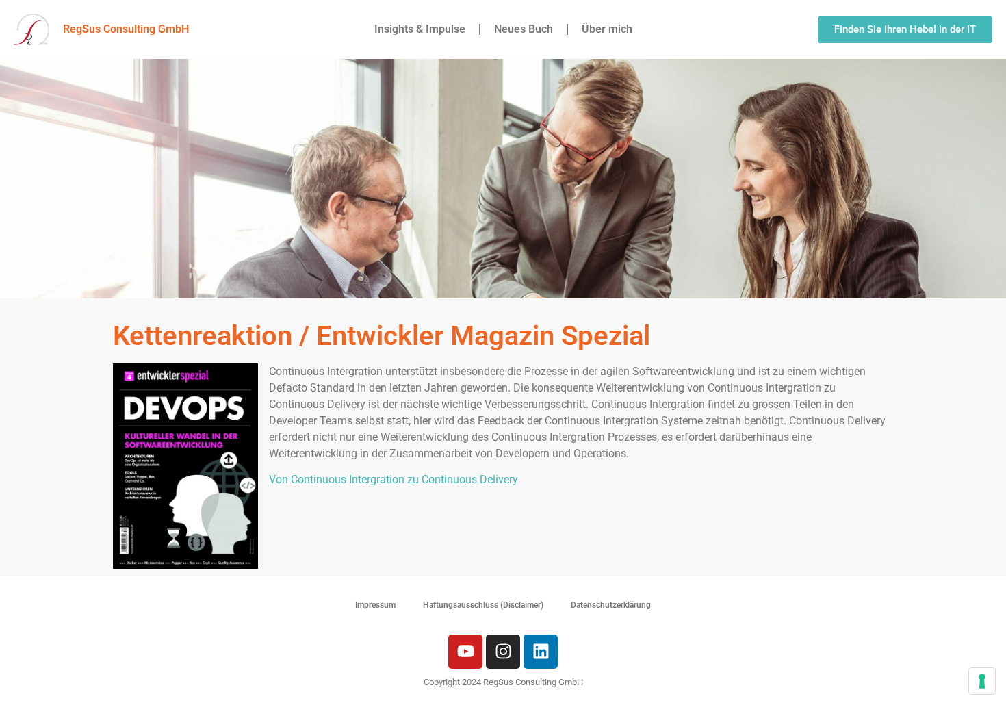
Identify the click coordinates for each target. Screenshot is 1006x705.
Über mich (607, 29)
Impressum (375, 605)
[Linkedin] (541, 651)
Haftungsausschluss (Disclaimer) (483, 605)
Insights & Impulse (419, 29)
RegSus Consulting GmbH (126, 29)
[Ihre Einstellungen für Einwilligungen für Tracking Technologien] (982, 681)
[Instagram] (503, 651)
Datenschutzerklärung (611, 605)
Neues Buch (523, 29)
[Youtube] (465, 651)
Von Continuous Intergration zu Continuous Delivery (393, 479)
